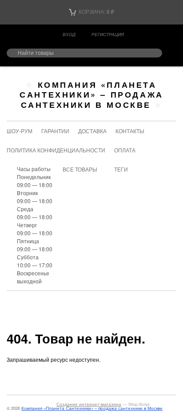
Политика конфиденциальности (56, 150)
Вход (69, 34)
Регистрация (108, 34)
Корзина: (95, 11)
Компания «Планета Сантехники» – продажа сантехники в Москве (91, 94)
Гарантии (55, 131)
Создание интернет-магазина (88, 404)
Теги (121, 169)
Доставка (92, 131)
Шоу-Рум (19, 131)
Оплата (124, 150)
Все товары (80, 169)
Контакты (129, 131)
